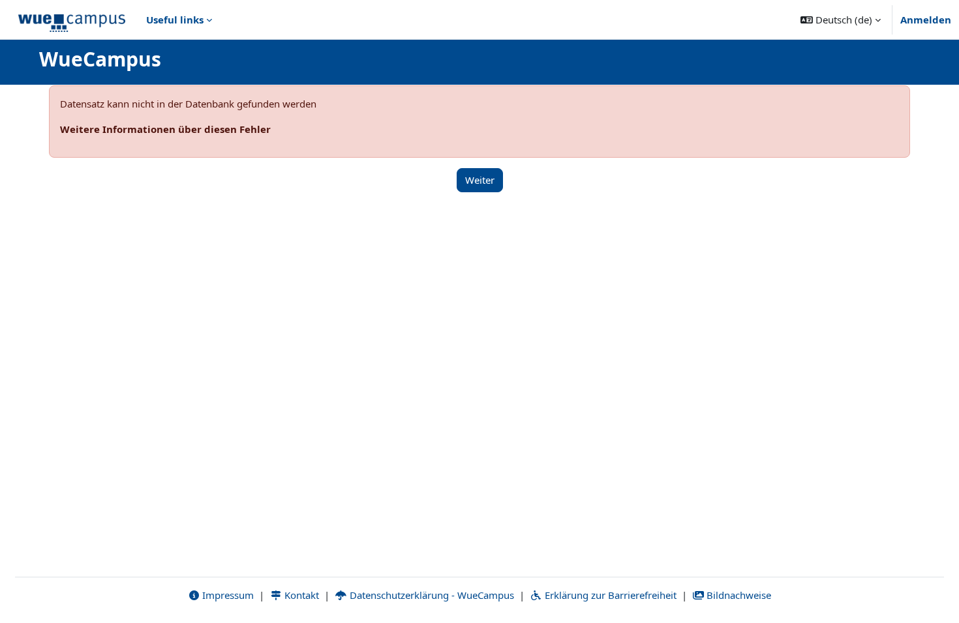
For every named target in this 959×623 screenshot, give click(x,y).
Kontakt (300, 594)
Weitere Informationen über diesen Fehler (165, 129)
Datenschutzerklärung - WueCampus (430, 594)
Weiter (480, 179)
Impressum (227, 594)
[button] (840, 19)
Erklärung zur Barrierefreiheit (609, 594)
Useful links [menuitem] (175, 19)
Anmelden (925, 19)
